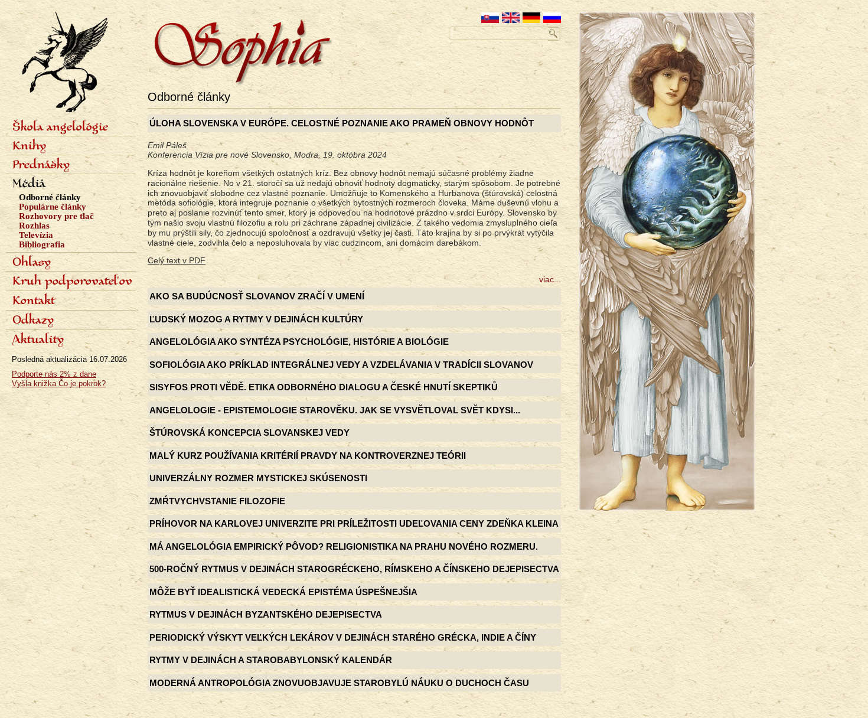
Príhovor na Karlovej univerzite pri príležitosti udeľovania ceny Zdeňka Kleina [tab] (354, 523)
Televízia (36, 235)
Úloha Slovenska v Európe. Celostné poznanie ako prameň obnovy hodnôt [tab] (341, 123)
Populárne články (52, 206)
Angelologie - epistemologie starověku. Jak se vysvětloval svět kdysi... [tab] (334, 410)
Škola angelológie (60, 127)
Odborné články (50, 197)
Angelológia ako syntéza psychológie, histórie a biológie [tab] (299, 342)
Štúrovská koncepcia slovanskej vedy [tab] (249, 432)
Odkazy (33, 320)
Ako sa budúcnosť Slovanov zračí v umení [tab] (256, 296)
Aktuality (38, 340)
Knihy (29, 146)
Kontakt (33, 301)
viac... (550, 279)
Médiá (28, 184)
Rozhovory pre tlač (56, 216)
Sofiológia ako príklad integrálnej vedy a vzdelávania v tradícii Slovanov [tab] (341, 365)
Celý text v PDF (176, 260)
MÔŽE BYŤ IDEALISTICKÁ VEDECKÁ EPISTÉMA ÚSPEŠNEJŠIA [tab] (283, 592)
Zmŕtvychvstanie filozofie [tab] (217, 501)
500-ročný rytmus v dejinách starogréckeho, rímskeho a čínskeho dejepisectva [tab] (354, 569)
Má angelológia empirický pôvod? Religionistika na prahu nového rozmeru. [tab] (343, 546)
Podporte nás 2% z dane (54, 374)
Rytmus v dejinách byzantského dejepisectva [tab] (265, 614)
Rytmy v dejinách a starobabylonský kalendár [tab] (270, 660)
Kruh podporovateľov (72, 281)
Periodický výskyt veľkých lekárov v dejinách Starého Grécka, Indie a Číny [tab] (342, 637)
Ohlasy (31, 262)
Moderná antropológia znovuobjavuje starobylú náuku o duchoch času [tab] (339, 683)
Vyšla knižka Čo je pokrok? (59, 383)
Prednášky (41, 165)
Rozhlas (34, 225)
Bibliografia (42, 244)
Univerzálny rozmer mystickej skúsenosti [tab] (258, 478)
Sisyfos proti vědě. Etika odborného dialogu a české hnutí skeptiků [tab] (323, 387)
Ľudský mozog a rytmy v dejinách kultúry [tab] (256, 319)
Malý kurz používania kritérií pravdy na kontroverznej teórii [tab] (307, 456)
